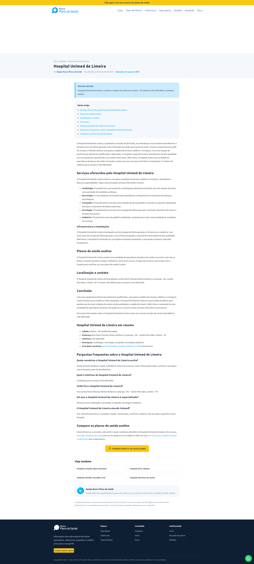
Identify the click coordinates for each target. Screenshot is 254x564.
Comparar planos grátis (64, 550)
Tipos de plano (106, 540)
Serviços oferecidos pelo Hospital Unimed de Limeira (103, 110)
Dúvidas (178, 10)
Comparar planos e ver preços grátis (129, 448)
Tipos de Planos (134, 10)
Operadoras (165, 10)
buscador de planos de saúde (90, 435)
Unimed (105, 346)
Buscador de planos (177, 535)
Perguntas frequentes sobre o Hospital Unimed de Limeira (106, 129)
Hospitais (189, 10)
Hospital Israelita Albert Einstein (92, 468)
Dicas (199, 10)
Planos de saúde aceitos (90, 114)
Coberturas (150, 10)
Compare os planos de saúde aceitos (96, 133)
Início (56, 61)
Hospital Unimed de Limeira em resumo (97, 125)
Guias (120, 10)
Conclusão (84, 122)
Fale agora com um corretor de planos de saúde (127, 2)
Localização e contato (89, 118)
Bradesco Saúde (117, 346)
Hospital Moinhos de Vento (142, 477)
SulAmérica (130, 346)
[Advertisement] (127, 35)
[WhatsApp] (248, 558)
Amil (139, 346)
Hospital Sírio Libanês (140, 468)
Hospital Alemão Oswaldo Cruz (91, 477)
